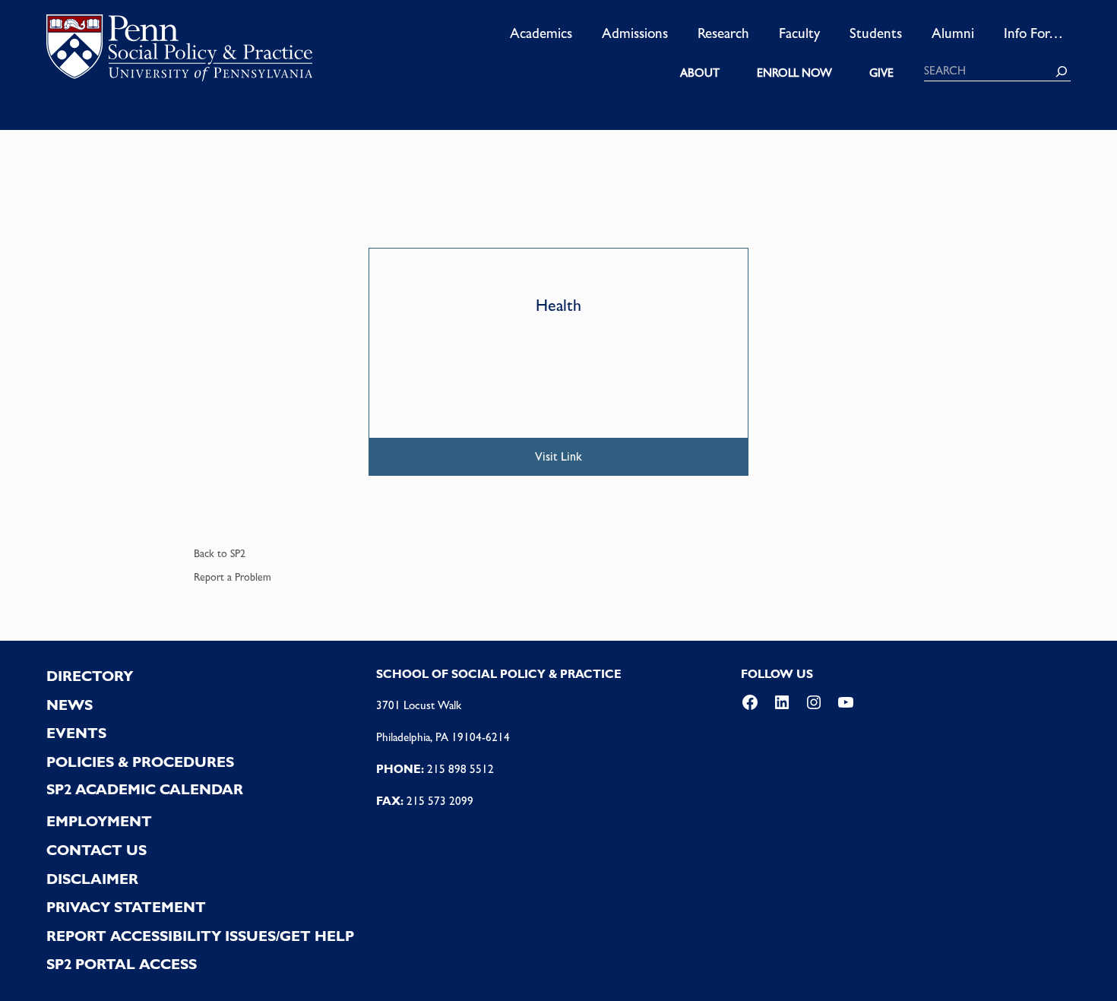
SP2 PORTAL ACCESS (121, 964)
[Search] (1061, 71)
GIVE (881, 73)
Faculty (799, 32)
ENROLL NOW (794, 73)
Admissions (635, 32)
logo (179, 52)
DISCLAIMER (92, 879)
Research (723, 32)
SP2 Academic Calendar (144, 789)
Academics (541, 32)
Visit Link (558, 456)
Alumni (953, 32)
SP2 (237, 553)
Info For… (1033, 32)
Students (876, 32)
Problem (253, 577)
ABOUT (700, 73)
